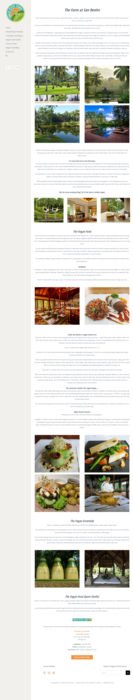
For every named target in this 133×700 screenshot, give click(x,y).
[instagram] (54, 673)
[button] (15, 56)
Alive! (98, 348)
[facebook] (44, 673)
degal (91, 683)
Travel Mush (97, 683)
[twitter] (49, 673)
